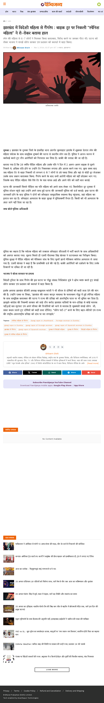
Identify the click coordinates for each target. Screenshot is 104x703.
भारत (14, 11)
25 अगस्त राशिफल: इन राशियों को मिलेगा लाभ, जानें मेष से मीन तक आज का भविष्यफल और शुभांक (54, 581)
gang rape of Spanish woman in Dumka (73, 325)
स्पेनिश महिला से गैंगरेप (20, 321)
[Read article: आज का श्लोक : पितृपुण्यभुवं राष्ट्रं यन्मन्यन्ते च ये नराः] (8, 571)
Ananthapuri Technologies (28, 698)
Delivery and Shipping (74, 691)
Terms (16, 691)
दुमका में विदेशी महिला (57, 329)
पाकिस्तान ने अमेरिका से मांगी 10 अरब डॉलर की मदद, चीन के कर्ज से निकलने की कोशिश (49, 544)
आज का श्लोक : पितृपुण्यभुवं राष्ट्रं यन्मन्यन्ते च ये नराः (35, 569)
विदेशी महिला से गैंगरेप (89, 329)
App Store (79, 385)
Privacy (6, 691)
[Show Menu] (4, 4)
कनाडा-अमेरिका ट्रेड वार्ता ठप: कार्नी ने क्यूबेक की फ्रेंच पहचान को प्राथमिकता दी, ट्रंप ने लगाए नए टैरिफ (54, 556)
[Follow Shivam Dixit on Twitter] (50, 347)
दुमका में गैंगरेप (73, 329)
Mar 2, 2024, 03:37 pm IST (45, 48)
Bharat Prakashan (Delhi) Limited (18, 695)
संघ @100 (31, 11)
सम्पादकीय (44, 11)
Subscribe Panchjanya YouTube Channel (52, 382)
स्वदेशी (68, 11)
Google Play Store (62, 385)
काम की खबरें (57, 11)
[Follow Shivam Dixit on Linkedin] (62, 347)
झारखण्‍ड (67, 48)
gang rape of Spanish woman (32, 329)
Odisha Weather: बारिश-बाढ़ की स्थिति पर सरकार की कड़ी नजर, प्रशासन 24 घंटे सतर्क (50, 644)
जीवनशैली (79, 11)
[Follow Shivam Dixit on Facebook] (54, 347)
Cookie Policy (29, 691)
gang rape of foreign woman (39, 325)
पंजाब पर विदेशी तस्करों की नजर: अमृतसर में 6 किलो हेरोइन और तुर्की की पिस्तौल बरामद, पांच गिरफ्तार (54, 656)
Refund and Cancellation (50, 691)
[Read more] (92, 363)
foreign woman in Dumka (67, 321)
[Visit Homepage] (51, 4)
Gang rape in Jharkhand (42, 321)
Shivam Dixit (23, 48)
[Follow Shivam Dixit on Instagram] (58, 347)
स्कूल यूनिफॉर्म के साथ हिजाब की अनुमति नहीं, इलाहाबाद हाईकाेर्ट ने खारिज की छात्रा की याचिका (52, 619)
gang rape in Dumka (14, 325)
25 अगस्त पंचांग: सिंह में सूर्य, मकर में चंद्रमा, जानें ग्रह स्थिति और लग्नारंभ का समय (46, 594)
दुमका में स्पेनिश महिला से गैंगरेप (16, 334)
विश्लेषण (90, 11)
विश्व (21, 11)
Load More (52, 670)
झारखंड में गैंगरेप (10, 329)
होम (6, 11)
